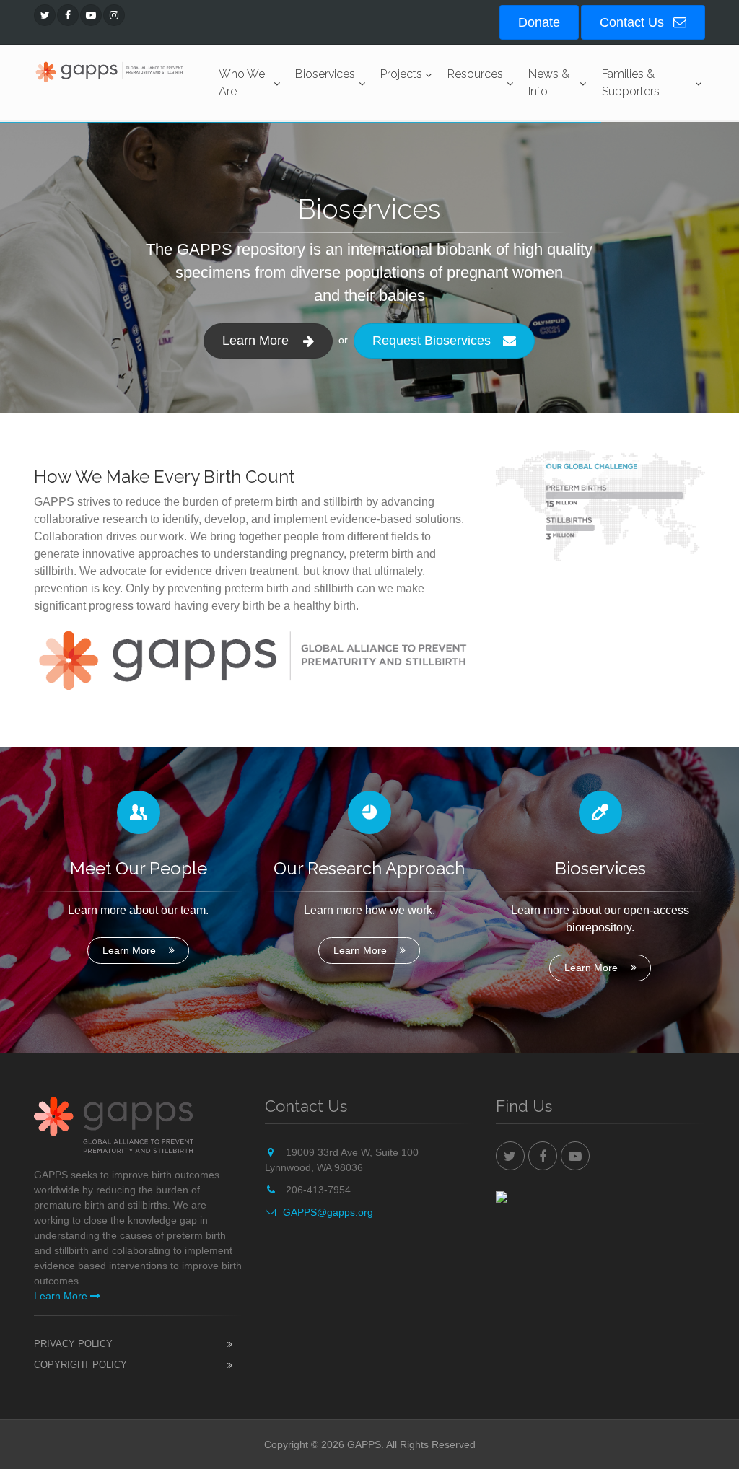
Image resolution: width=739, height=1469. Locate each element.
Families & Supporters (631, 82)
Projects (401, 74)
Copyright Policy (80, 1364)
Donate (539, 22)
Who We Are (242, 82)
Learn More (129, 950)
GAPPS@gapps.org (328, 1212)
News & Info (548, 82)
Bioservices (325, 74)
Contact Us (634, 22)
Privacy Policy (73, 1343)
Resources (475, 74)
